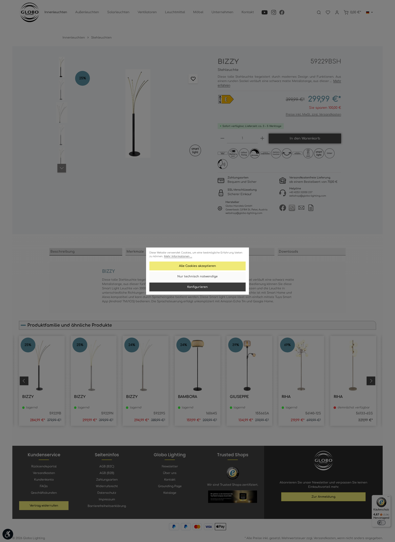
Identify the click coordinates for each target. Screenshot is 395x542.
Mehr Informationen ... (178, 256)
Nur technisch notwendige (197, 276)
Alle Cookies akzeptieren (197, 265)
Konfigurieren (197, 287)
